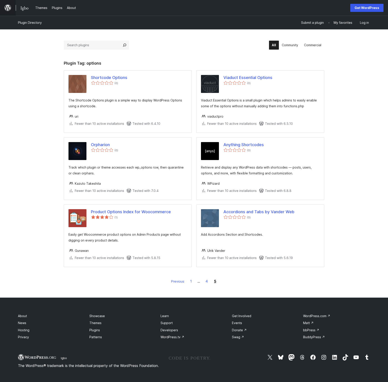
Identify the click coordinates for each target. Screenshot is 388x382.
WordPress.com (316, 316)
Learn (165, 316)
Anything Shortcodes (243, 144)
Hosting (23, 330)
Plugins (94, 330)
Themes (95, 323)
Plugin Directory (30, 22)
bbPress (311, 330)
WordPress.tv (172, 337)
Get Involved (241, 316)
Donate (239, 330)
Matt (308, 323)
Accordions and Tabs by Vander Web (258, 211)
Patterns (95, 337)
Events (237, 323)
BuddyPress (314, 337)
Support (167, 323)
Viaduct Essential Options (247, 77)
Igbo (64, 358)
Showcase (97, 316)
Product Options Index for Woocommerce (131, 211)
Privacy (23, 337)
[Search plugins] (124, 45)
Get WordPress (367, 8)
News (22, 323)
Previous (177, 281)
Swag (238, 337)
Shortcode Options (109, 77)
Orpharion (100, 144)
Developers (169, 330)
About (22, 316)
